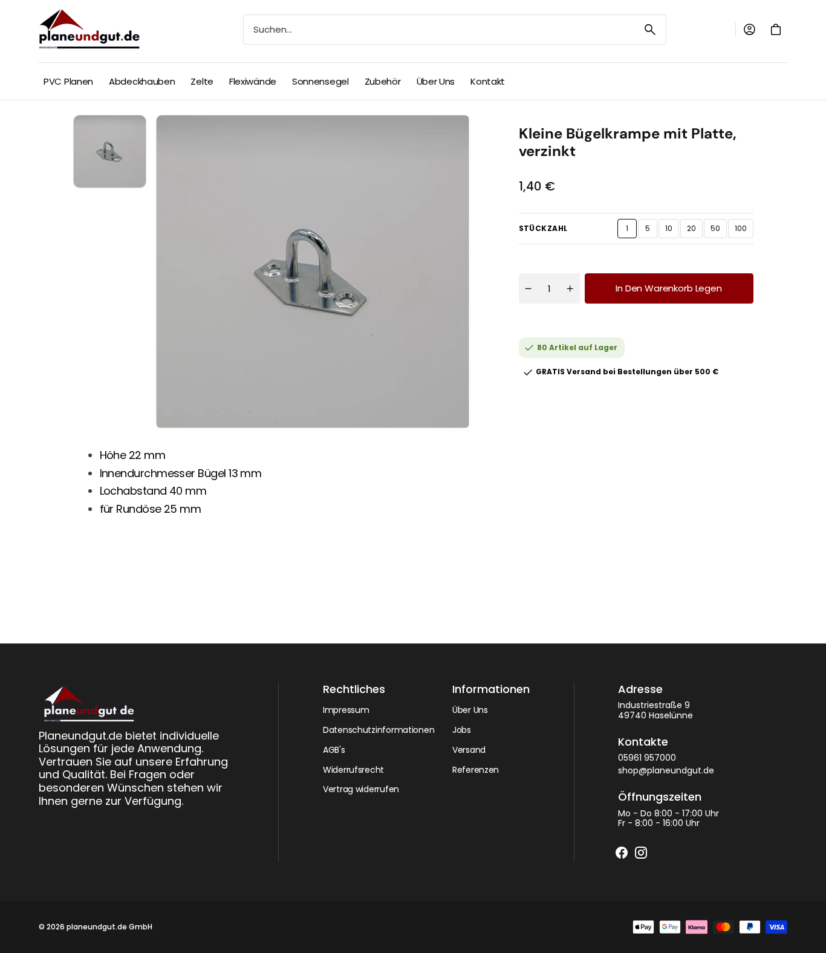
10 (672, 230)
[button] (749, 29)
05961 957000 (647, 758)
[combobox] (439, 30)
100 (744, 230)
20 (695, 230)
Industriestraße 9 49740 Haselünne (655, 710)
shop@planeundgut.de (666, 771)
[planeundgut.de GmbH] (92, 29)
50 (719, 230)
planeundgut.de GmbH (109, 927)
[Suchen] (650, 29)
